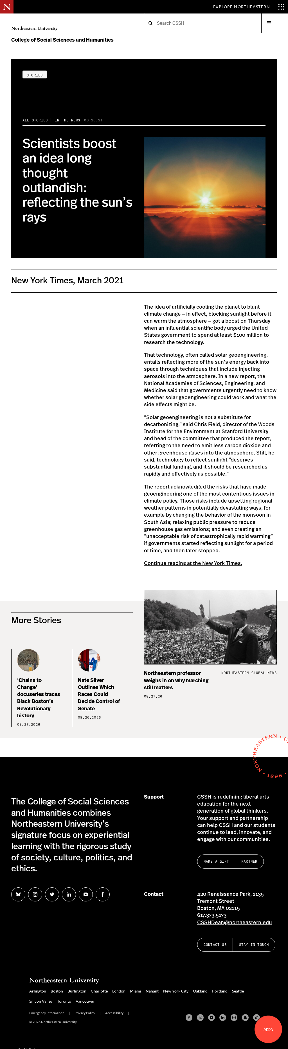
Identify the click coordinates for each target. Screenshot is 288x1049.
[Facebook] (189, 1017)
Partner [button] (249, 861)
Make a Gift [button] (216, 861)
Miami (135, 991)
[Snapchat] (245, 1017)
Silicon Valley (41, 1001)
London (118, 991)
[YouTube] (211, 1017)
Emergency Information (46, 1013)
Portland (220, 991)
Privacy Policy (85, 1013)
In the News (67, 120)
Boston (57, 991)
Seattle (238, 991)
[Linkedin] (222, 1017)
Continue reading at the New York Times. (193, 563)
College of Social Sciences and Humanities (62, 40)
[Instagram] (234, 1017)
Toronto (64, 1001)
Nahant (152, 991)
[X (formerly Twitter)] (200, 1017)
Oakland (200, 991)
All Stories (35, 120)
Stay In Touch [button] (254, 944)
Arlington (37, 991)
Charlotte (99, 991)
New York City (175, 991)
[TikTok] (256, 1017)
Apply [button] (268, 1029)
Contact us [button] (215, 944)
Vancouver (85, 1001)
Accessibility (114, 1013)
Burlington (77, 991)
